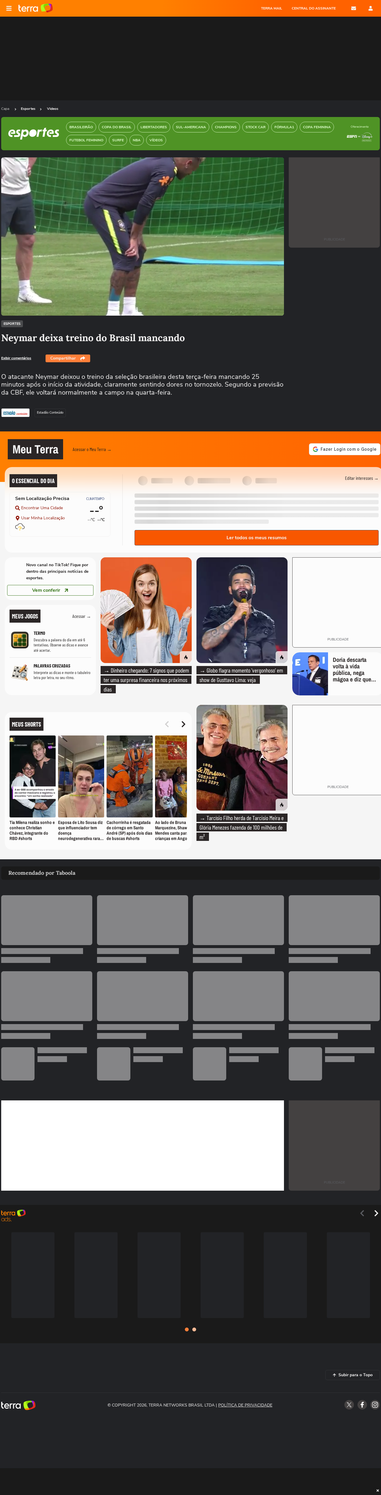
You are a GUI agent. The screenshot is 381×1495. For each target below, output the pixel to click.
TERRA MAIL (271, 8)
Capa (5, 108)
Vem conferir (46, 590)
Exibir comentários (16, 358)
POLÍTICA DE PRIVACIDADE (245, 1405)
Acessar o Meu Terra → (92, 449)
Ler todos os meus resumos (257, 537)
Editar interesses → (362, 478)
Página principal (35, 8)
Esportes (28, 108)
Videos (52, 108)
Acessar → (81, 616)
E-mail (353, 8)
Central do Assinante (314, 8)
